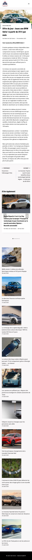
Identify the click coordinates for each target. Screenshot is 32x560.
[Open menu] (28, 3)
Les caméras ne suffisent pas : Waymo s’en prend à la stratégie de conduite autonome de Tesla (16, 393)
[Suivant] (27, 216)
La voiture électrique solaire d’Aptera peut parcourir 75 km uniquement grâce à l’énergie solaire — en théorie (16, 361)
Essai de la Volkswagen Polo (7, 170)
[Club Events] (5, 4)
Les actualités (6, 25)
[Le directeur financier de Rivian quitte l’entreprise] (16, 286)
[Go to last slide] (5, 216)
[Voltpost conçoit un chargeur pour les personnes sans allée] (16, 409)
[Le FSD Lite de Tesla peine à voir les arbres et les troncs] (16, 529)
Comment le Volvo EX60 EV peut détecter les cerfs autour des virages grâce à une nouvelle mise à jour (16, 482)
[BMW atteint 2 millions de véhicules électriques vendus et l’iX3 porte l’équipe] (16, 257)
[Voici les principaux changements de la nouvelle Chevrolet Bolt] (16, 439)
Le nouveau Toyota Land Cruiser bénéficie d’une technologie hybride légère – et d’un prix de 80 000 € (24, 174)
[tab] (14, 238)
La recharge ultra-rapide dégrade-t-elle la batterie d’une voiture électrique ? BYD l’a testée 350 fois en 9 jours (14, 330)
